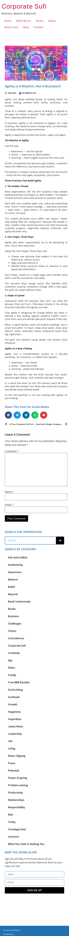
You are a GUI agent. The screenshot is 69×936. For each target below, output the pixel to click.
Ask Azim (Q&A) (17, 557)
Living (11, 748)
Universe (13, 836)
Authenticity (15, 565)
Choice (12, 631)
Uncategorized (17, 829)
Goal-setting (15, 689)
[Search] (60, 540)
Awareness (15, 572)
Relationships (16, 800)
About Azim (11, 27)
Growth (12, 704)
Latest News (15, 726)
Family (12, 675)
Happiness (14, 712)
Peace (11, 763)
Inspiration (14, 719)
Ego (10, 660)
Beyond (12, 594)
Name (9, 492)
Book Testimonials (19, 601)
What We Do (23, 20)
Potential (13, 770)
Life (10, 741)
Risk (10, 814)
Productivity (15, 792)
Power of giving (17, 778)
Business (13, 616)
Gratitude (14, 697)
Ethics (11, 667)
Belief (11, 587)
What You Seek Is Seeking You (26, 844)
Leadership (15, 734)
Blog (26, 27)
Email (9, 504)
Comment (12, 451)
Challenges (14, 623)
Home (7, 20)
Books (39, 20)
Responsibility (16, 807)
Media (52, 20)
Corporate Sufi (24, 6)
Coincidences (16, 638)
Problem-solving (18, 785)
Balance (13, 579)
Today (12, 822)
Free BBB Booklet (19, 682)
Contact (38, 27)
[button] (8, 415)
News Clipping (16, 756)
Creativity (14, 653)
